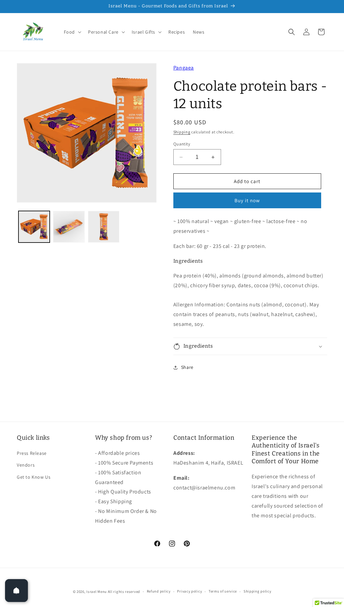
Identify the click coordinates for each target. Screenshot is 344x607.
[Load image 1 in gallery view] (34, 226)
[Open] (16, 590)
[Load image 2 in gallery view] (68, 226)
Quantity (181, 144)
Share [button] (187, 367)
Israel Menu (96, 591)
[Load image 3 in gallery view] (103, 226)
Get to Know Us (33, 477)
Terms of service (223, 591)
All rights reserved (124, 591)
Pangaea (183, 67)
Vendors (26, 465)
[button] (72, 32)
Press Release (32, 453)
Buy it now (247, 200)
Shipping (181, 131)
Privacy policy (189, 591)
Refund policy (159, 591)
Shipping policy (257, 591)
